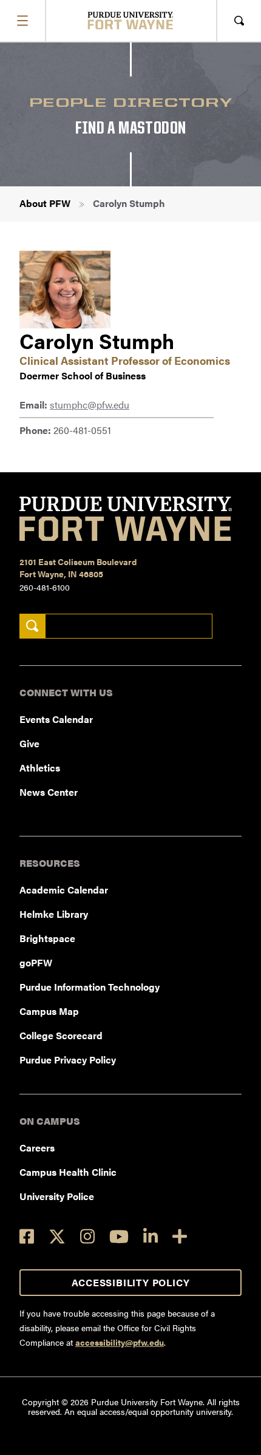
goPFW (35, 962)
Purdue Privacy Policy (67, 1060)
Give (29, 743)
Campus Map (49, 1011)
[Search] (32, 626)
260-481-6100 (44, 587)
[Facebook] (26, 1236)
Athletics (39, 768)
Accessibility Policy (131, 1282)
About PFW (44, 203)
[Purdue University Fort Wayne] (131, 20)
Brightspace (47, 938)
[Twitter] (57, 1236)
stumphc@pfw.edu (89, 405)
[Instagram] (87, 1236)
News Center (48, 792)
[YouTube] (119, 1236)
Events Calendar (56, 719)
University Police (56, 1196)
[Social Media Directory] (179, 1236)
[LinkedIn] (150, 1236)
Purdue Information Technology (89, 987)
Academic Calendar (63, 890)
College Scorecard (61, 1035)
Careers (37, 1148)
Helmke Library (53, 914)
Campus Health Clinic (68, 1172)
